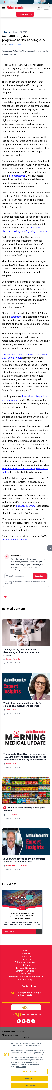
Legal (5, 596)
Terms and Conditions (26, 968)
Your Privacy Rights (26, 979)
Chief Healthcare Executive (14, 539)
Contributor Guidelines (26, 971)
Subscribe (39, 576)
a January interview (25, 505)
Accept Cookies (29, 1085)
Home (26, 1037)
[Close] (48, 1043)
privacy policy (9, 583)
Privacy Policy (26, 973)
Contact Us (26, 956)
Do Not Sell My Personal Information (26, 976)
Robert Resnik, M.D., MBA (16, 865)
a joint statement (17, 175)
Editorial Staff (26, 959)
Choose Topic (23, 14)
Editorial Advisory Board (26, 962)
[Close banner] (49, 3)
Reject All (29, 1078)
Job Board (26, 965)
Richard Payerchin (13, 659)
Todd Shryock (11, 710)
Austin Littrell (11, 763)
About (26, 950)
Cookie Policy (21, 1067)
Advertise (26, 953)
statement (16, 316)
